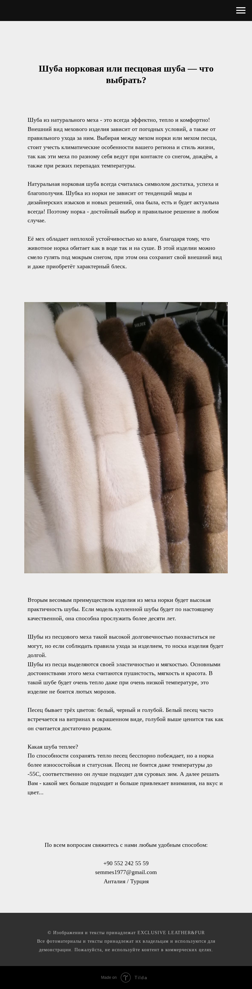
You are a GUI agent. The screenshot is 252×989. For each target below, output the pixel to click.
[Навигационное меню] (240, 10)
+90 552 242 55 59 (126, 863)
